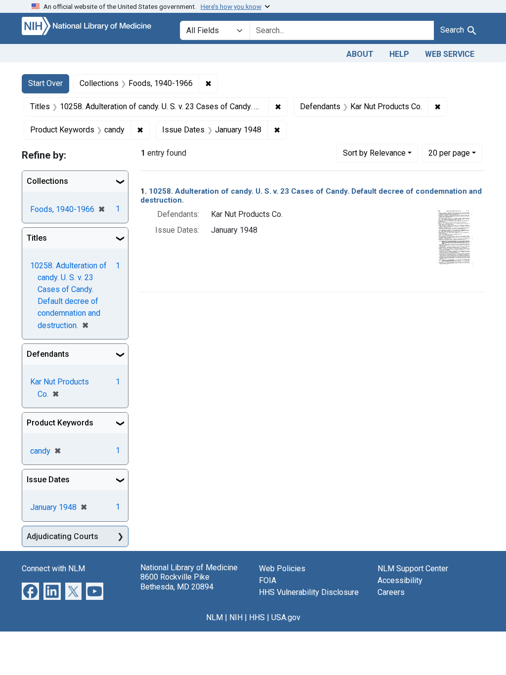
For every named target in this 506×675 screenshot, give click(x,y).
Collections (47, 181)
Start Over (45, 83)
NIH (236, 617)
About (360, 54)
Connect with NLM (53, 568)
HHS (257, 617)
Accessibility (400, 580)
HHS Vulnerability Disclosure (309, 592)
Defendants (48, 354)
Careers (391, 592)
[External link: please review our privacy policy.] (30, 590)
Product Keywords (60, 422)
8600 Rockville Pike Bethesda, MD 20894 (176, 581)
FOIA (267, 580)
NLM (214, 617)
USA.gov (285, 617)
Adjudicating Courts (62, 536)
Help (399, 54)
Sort (374, 153)
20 (449, 153)
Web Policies (282, 568)
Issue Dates (48, 479)
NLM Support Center (413, 568)
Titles (37, 238)
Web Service (449, 54)
